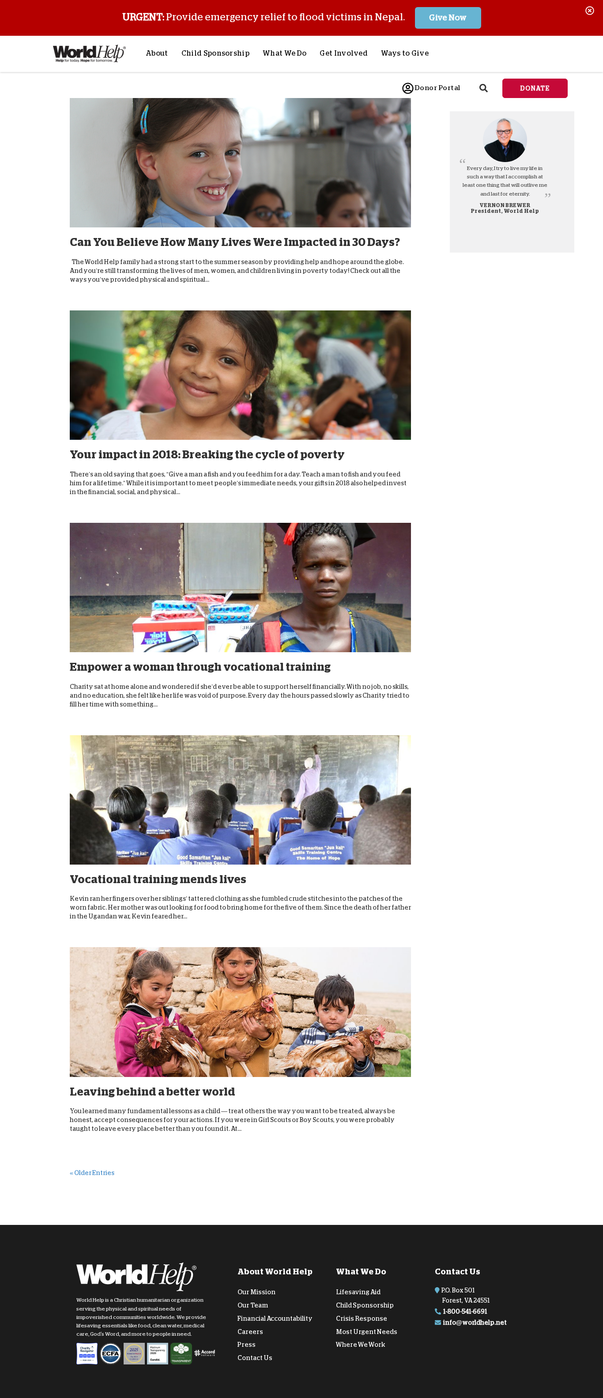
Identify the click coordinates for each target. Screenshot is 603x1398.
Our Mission (256, 1292)
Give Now (448, 18)
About (157, 53)
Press (246, 1344)
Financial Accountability (275, 1318)
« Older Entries (92, 1173)
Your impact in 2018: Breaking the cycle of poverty (207, 454)
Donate (535, 88)
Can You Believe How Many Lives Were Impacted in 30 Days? (235, 242)
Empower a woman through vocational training (200, 667)
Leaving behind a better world (152, 1091)
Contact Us (254, 1358)
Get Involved (344, 53)
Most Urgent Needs (366, 1331)
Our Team (252, 1305)
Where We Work (360, 1344)
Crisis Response (361, 1318)
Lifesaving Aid (358, 1292)
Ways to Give (405, 53)
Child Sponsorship (215, 53)
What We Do (284, 53)
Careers (250, 1331)
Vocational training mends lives (158, 878)
